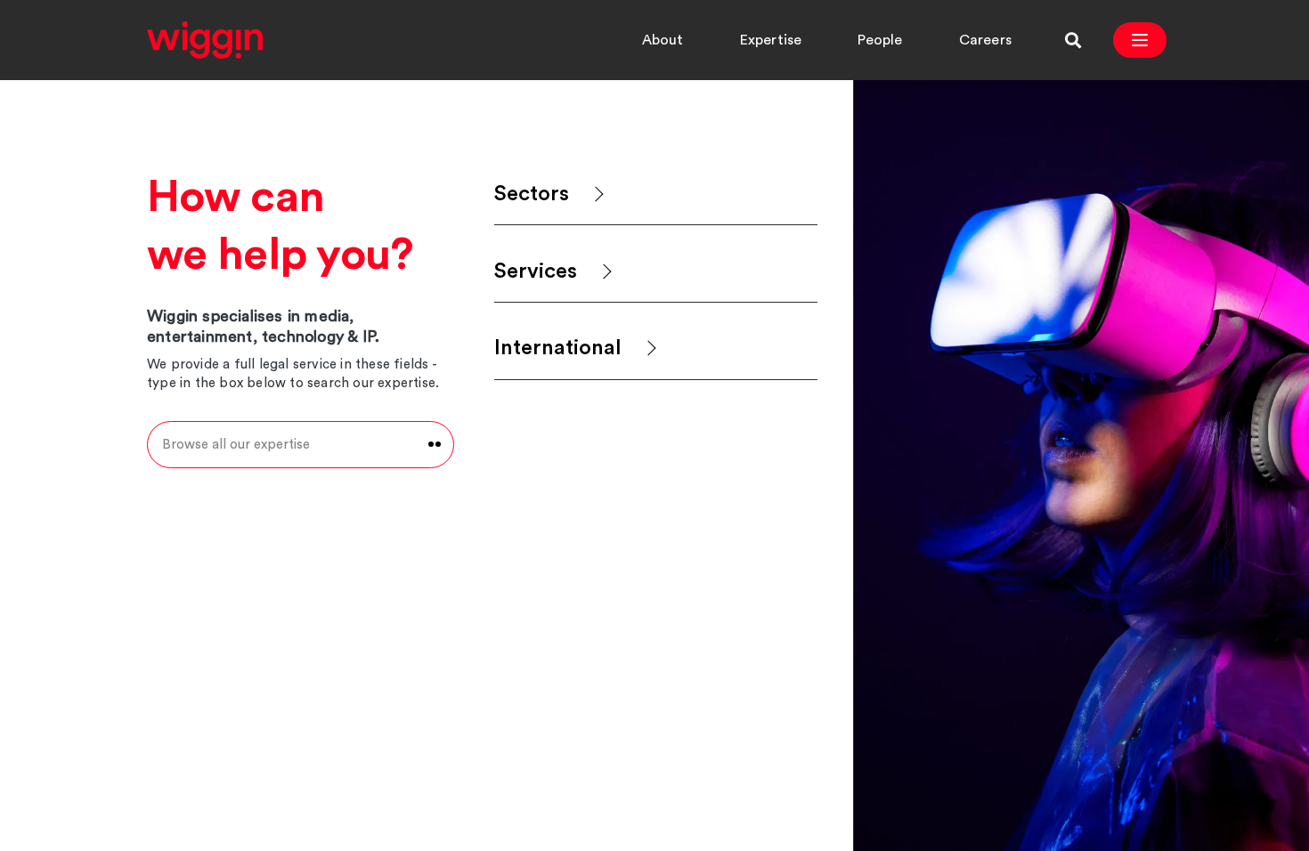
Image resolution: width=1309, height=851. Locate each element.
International (558, 348)
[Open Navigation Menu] (1140, 40)
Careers (985, 40)
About (663, 40)
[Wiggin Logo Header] (205, 40)
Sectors (531, 194)
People (880, 40)
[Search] (1073, 40)
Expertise (771, 40)
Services (535, 271)
